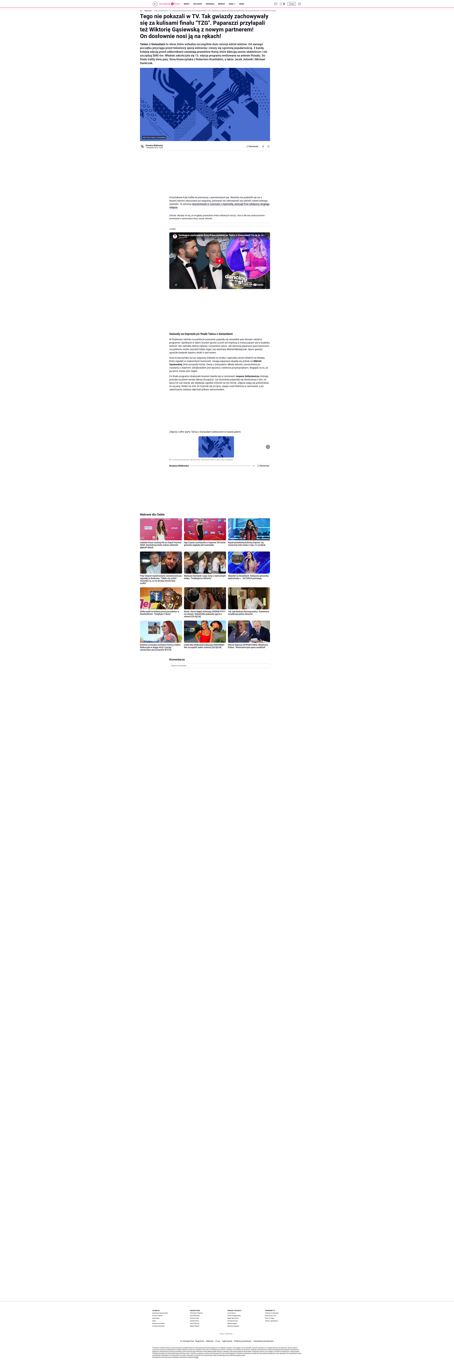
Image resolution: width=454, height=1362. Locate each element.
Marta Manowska (233, 1318)
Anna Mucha (231, 1313)
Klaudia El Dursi (232, 1321)
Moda (231, 4)
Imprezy (221, 4)
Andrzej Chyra (194, 1321)
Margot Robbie (194, 1326)
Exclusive (197, 4)
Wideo (241, 4)
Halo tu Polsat (269, 1318)
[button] (282, 3)
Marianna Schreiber (158, 1323)
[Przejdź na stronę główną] (155, 5)
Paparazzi (210, 4)
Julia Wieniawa (195, 1315)
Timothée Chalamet (196, 1313)
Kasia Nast (155, 1318)
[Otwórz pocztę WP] (276, 4)
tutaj (196, 1357)
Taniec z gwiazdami (271, 1321)
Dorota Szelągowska (234, 1315)
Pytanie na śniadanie (272, 1313)
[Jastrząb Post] (171, 4)
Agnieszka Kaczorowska (160, 1313)
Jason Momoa (194, 1323)
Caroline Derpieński (158, 1326)
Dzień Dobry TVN (270, 1315)
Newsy (187, 4)
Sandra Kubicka (157, 1315)
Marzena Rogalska (233, 1326)
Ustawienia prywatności (263, 1341)
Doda (154, 1321)
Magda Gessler (232, 1323)
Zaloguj (291, 4)
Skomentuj (253, 146)
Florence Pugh (194, 1318)
